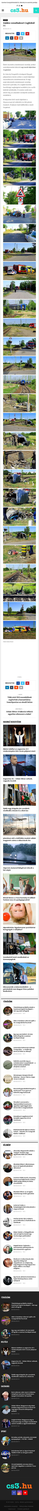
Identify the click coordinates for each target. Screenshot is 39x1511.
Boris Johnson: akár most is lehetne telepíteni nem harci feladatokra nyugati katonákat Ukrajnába (23, 1394)
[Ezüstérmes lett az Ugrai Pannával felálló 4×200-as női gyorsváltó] (5, 1454)
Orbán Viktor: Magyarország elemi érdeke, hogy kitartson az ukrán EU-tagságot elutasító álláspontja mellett (23, 1408)
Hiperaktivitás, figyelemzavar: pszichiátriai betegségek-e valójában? (19, 928)
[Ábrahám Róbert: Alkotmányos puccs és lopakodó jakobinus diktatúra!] (7, 1168)
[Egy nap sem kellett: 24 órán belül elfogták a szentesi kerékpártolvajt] (7, 1038)
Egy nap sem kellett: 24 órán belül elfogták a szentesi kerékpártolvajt (23, 1036)
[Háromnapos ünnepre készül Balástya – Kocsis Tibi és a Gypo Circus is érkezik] (7, 1079)
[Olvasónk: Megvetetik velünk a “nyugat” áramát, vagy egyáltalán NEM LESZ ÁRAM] (7, 1154)
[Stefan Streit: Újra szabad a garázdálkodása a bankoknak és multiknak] (7, 1222)
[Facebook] (14, 1492)
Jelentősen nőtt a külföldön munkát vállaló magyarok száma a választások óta (19, 839)
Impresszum (12, 1509)
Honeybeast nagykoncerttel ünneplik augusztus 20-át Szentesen (23, 1118)
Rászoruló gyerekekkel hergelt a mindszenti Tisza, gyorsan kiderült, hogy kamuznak (25, 1090)
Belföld (5, 20)
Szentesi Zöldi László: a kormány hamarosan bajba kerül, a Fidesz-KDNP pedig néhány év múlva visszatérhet (25, 1180)
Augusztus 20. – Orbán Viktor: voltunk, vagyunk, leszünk (17, 779)
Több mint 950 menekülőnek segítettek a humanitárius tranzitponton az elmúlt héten (19, 700)
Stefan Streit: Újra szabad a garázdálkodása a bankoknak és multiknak (24, 1220)
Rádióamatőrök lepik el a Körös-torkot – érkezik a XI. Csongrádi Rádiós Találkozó (24, 1132)
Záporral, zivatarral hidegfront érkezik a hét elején (18, 869)
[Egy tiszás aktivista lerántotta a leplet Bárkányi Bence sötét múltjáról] (7, 1280)
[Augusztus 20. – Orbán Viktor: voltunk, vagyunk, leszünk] (5, 1365)
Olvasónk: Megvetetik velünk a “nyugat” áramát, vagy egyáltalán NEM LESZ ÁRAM (24, 1153)
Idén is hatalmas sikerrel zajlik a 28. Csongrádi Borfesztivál (24, 1022)
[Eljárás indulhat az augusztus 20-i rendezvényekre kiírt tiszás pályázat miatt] (5, 1351)
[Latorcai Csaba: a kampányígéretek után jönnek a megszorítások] (7, 1209)
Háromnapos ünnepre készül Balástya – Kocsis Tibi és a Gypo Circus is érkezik (24, 1077)
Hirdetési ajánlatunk (23, 1509)
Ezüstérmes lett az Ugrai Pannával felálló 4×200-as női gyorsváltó (23, 1452)
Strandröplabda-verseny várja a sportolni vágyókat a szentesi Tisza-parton (23, 1466)
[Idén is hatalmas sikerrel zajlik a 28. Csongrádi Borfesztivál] (7, 1024)
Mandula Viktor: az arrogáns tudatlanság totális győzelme (24, 1193)
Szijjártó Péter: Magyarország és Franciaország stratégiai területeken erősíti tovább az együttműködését (24, 1422)
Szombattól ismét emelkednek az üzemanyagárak (16, 958)
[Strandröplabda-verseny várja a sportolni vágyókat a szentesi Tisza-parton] (5, 1468)
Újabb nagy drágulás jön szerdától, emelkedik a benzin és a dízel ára (16, 809)
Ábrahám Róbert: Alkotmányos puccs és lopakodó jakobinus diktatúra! (24, 1166)
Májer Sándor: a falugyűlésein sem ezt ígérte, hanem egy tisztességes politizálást (24, 1234)
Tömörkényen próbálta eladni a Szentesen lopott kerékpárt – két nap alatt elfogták (24, 1009)
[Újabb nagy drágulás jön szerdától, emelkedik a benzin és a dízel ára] (5, 1378)
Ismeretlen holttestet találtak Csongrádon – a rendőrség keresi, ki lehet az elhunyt (24, 1049)
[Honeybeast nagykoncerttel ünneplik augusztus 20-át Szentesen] (7, 1120)
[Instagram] (19, 1492)
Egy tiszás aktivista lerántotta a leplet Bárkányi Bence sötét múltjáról (25, 1279)
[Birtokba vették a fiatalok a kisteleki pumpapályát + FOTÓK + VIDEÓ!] (5, 1441)
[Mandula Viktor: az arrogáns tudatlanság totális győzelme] (7, 1195)
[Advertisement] (20, 662)
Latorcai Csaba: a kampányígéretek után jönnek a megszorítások (24, 1207)
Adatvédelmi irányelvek (10, 1506)
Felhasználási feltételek (26, 1506)
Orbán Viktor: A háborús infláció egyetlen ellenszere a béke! (19, 713)
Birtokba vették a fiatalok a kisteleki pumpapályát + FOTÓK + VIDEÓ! (24, 1438)
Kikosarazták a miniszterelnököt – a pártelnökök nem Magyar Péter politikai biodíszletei (18, 989)
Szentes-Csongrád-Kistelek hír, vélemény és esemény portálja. (19, 2)
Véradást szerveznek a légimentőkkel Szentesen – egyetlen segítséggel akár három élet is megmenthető (23, 1105)
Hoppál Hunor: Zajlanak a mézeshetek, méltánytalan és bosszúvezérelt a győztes (24, 1247)
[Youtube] (25, 1492)
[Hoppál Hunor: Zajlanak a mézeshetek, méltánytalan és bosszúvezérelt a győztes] (7, 1249)
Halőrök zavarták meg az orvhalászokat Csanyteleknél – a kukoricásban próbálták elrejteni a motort (25, 1064)
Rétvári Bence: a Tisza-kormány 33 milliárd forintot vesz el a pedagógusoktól (19, 898)
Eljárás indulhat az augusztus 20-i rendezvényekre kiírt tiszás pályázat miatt (19, 750)
